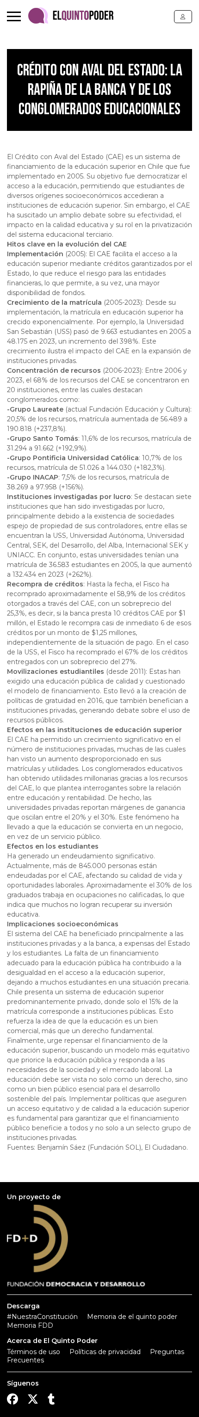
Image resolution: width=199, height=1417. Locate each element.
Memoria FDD (30, 1325)
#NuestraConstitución (42, 1316)
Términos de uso (33, 1352)
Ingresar (183, 16)
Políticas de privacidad (105, 1352)
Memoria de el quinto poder (132, 1316)
